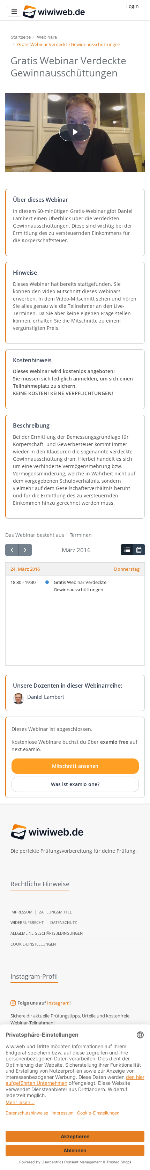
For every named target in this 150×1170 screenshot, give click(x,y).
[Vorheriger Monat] (11, 550)
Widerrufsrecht (27, 922)
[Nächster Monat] (24, 550)
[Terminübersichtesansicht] (127, 549)
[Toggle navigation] (14, 12)
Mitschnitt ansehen (75, 766)
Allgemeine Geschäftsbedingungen (46, 933)
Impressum (21, 911)
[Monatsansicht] (139, 549)
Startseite (21, 37)
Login (132, 6)
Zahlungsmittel (55, 911)
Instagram (58, 1003)
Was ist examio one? (75, 784)
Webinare (47, 37)
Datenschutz (63, 922)
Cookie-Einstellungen (33, 944)
